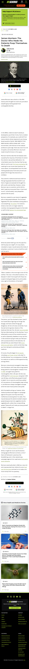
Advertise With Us (22, 621)
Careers (3, 621)
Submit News (21, 619)
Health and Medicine (8, 34)
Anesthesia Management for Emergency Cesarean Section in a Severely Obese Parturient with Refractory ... (14, 218)
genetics (6, 551)
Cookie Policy (21, 637)
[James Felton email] (9, 50)
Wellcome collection (10, 81)
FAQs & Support (22, 623)
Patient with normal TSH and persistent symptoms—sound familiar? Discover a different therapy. (14, 225)
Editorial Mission (5, 635)
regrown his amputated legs (18, 210)
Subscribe (3, 623)
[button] (26, 1)
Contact (20, 615)
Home (2, 615)
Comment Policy (5, 640)
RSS (24, 660)
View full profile (4, 59)
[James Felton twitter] (7, 50)
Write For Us (21, 617)
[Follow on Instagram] (14, 597)
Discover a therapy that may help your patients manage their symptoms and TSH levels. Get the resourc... (14, 231)
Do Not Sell (21, 652)
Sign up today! (15, 608)
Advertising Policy (22, 642)
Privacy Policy (21, 640)
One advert (14, 203)
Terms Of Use (21, 635)
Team (2, 617)
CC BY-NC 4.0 (20, 448)
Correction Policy (5, 637)
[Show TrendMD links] (27, 238)
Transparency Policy (6, 642)
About (2, 619)
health (5, 523)
